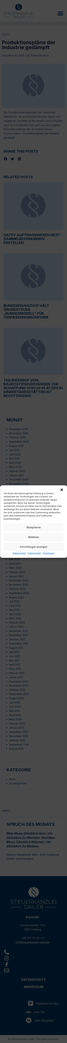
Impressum (48, 553)
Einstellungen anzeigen (33, 546)
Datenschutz (19, 553)
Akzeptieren (33, 527)
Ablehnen (33, 537)
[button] (61, 489)
